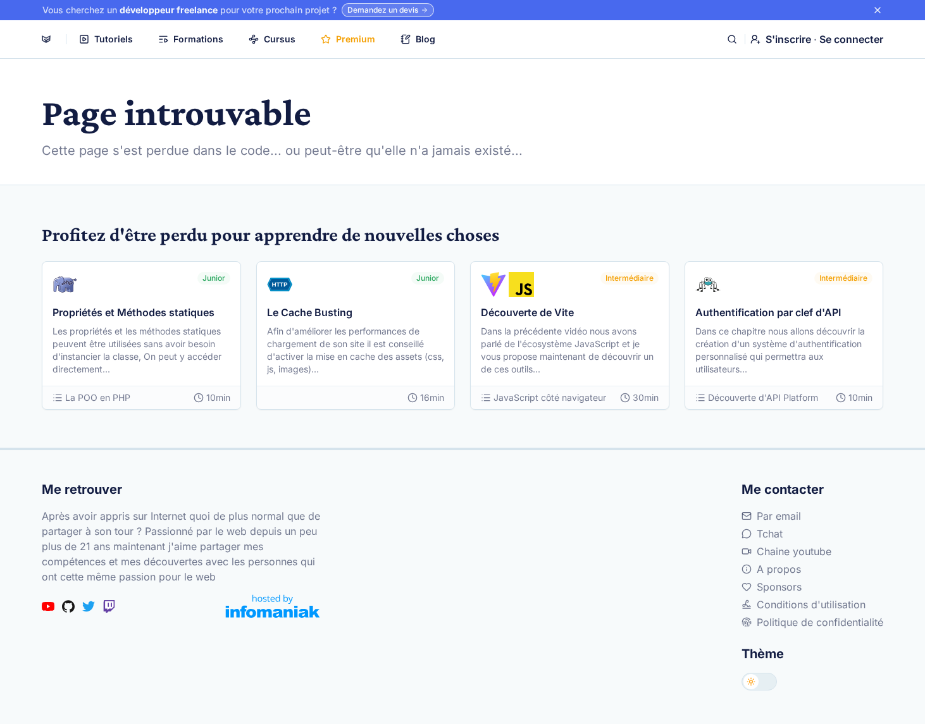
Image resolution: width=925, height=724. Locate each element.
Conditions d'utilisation (811, 604)
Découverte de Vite (527, 312)
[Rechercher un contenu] (732, 39)
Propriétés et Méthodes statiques (133, 312)
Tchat (770, 533)
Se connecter (851, 39)
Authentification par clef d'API (768, 312)
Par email (779, 516)
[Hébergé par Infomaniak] (272, 606)
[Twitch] (108, 606)
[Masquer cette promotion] (877, 10)
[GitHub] (68, 606)
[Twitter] (88, 606)
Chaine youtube (794, 551)
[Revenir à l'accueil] (46, 39)
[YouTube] (48, 606)
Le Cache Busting (309, 312)
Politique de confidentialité (820, 622)
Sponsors (779, 586)
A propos (779, 569)
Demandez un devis (382, 10)
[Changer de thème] (759, 681)
